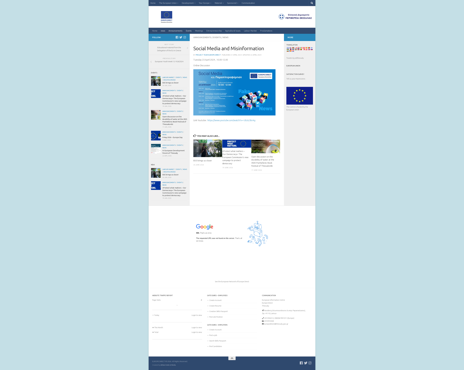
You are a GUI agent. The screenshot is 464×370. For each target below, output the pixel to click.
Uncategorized (169, 80)
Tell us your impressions (295, 79)
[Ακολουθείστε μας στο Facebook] (176, 37)
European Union (293, 66)
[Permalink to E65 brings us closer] (207, 148)
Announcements (175, 31)
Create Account (215, 300)
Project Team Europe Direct (208, 55)
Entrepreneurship (214, 31)
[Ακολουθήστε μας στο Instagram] (184, 37)
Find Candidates (215, 346)
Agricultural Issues (233, 31)
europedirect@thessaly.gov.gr (276, 324)
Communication (248, 3)
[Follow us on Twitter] (180, 37)
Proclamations (266, 31)
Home (153, 3)
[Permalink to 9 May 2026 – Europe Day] (156, 135)
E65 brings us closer (202, 160)
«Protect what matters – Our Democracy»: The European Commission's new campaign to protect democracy (235, 157)
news (163, 31)
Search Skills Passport (217, 341)
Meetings (199, 31)
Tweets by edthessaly (295, 58)
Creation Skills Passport (218, 311)
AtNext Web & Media (168, 365)
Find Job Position (216, 317)
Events (189, 31)
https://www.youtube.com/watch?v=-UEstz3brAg (231, 120)
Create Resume (215, 306)
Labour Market (250, 31)
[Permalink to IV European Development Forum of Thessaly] (156, 149)
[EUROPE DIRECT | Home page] (167, 17)
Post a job (213, 335)
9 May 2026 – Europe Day (172, 137)
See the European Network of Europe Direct (232, 281)
